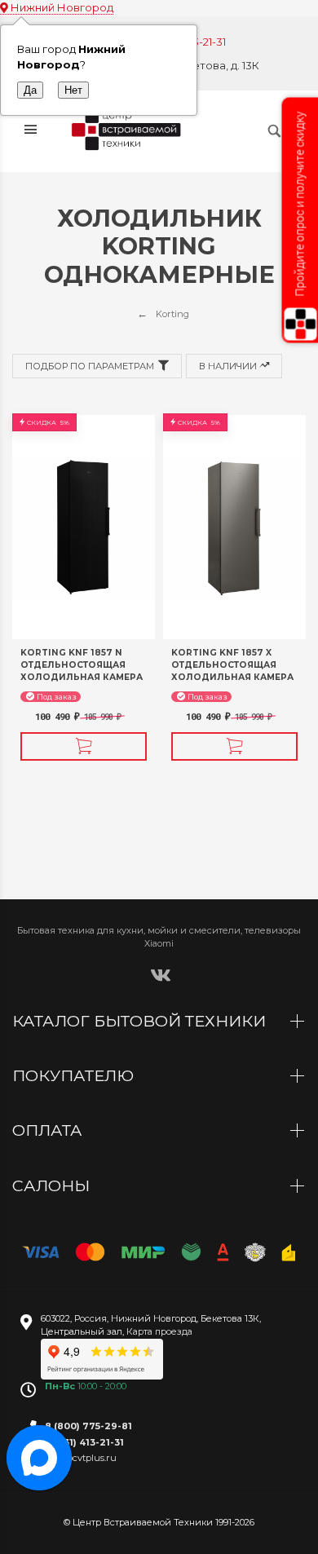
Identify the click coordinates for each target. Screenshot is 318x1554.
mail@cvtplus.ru (81, 1457)
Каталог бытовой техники (141, 1021)
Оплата (49, 1130)
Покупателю (75, 1075)
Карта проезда (159, 1331)
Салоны (53, 1185)
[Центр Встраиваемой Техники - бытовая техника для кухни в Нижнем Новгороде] (128, 130)
